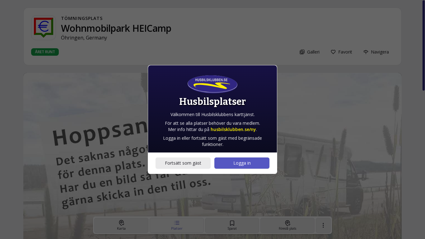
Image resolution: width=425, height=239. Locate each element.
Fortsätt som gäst (183, 163)
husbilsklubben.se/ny (233, 129)
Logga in (242, 163)
